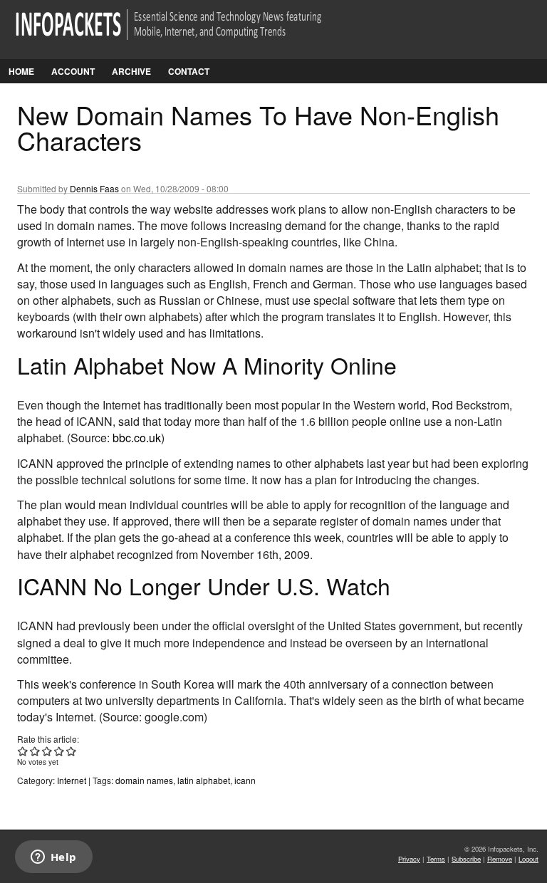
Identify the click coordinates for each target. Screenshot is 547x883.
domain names (144, 780)
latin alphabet (203, 780)
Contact (188, 71)
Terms (436, 859)
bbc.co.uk (137, 437)
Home (21, 71)
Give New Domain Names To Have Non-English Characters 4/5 (59, 751)
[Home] (188, 33)
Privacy (409, 859)
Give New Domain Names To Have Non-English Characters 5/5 (72, 751)
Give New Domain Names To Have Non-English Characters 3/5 (47, 751)
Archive (131, 71)
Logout (528, 859)
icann (245, 780)
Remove (499, 859)
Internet (71, 780)
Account (73, 71)
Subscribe (466, 859)
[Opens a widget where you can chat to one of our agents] (53, 858)
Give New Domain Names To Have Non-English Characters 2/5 (35, 751)
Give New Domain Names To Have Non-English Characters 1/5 (23, 751)
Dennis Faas (94, 188)
